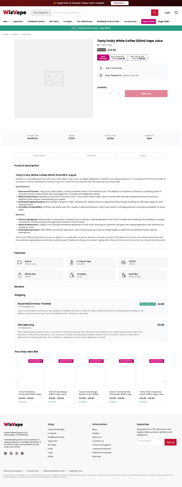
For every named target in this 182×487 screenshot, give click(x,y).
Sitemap (96, 456)
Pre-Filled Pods (84, 21)
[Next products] (165, 381)
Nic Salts (54, 21)
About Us (96, 437)
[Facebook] (5, 453)
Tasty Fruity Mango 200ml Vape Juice (58, 393)
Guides (95, 433)
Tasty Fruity (26, 34)
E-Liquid (68, 21)
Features (91, 155)
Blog (94, 429)
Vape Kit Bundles (56, 429)
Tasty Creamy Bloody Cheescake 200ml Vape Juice (120, 394)
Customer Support (101, 444)
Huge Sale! (163, 21)
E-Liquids (52, 433)
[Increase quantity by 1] (119, 93)
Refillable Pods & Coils (108, 21)
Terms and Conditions (12, 471)
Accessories (130, 21)
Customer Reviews (101, 448)
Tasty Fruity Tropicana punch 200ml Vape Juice (151, 393)
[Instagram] (11, 453)
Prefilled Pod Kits (36, 21)
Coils (50, 452)
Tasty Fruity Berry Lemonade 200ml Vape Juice (30, 394)
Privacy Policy (33, 471)
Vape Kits (18, 21)
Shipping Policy (75, 471)
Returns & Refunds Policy (54, 471)
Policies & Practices (102, 452)
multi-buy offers (12, 446)
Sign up (170, 442)
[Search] (154, 12)
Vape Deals (148, 21)
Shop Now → (120, 3)
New (5, 21)
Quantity (102, 87)
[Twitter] (17, 453)
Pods (50, 448)
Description (39, 155)
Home (6, 34)
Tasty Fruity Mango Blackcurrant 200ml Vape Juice (88, 394)
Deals (143, 155)
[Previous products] (17, 381)
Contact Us (98, 441)
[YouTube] (22, 453)
